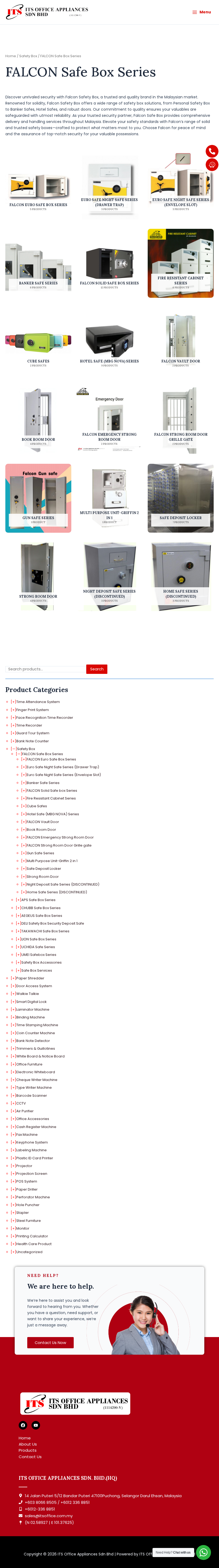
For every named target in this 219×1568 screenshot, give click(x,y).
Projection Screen (31, 1173)
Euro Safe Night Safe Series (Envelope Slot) (64, 774)
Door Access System (34, 985)
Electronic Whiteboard (35, 1072)
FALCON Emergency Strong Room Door (60, 837)
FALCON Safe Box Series (42, 753)
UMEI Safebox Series (38, 954)
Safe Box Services (36, 970)
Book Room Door (41, 829)
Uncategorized (29, 1251)
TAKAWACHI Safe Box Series (45, 931)
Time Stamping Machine (37, 1025)
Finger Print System (32, 709)
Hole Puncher (28, 1204)
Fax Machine (27, 1134)
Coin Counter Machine (35, 1033)
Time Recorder (29, 725)
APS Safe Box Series (38, 899)
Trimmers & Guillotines (35, 1048)
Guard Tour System (32, 733)
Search (97, 669)
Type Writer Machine (34, 1087)
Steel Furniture (28, 1220)
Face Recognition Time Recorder (44, 717)
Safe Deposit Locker (44, 868)
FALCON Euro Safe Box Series (51, 759)
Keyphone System (32, 1142)
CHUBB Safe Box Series (41, 907)
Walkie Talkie (27, 993)
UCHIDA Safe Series (38, 946)
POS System (26, 1181)
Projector (24, 1165)
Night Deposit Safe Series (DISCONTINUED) (63, 884)
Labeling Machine (31, 1150)
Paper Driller (27, 1189)
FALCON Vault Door (43, 821)
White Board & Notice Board (40, 1056)
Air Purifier (25, 1111)
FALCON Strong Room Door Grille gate (59, 845)
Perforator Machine (33, 1197)
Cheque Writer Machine (36, 1079)
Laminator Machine (32, 1009)
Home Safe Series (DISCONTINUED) (57, 892)
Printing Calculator (32, 1236)
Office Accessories (32, 1118)
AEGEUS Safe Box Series (41, 915)
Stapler (22, 1212)
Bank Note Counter (32, 741)
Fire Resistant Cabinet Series (51, 798)
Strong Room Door (43, 876)
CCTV (21, 1103)
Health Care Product (34, 1243)
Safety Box (26, 748)
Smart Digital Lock (31, 1001)
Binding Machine (30, 1017)
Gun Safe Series (40, 853)
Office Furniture (29, 1064)
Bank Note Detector (33, 1040)
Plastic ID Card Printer (34, 1158)
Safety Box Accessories (41, 962)
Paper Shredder (30, 978)
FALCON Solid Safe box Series (52, 790)
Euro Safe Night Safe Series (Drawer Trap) (63, 767)
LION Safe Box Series (38, 939)
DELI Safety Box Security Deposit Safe (52, 923)
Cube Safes (37, 806)
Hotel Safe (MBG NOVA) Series (53, 814)
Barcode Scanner (31, 1095)
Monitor (22, 1228)
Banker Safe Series (43, 782)
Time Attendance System (38, 701)
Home (10, 56)
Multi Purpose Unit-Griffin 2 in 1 (52, 860)
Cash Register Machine (36, 1126)
